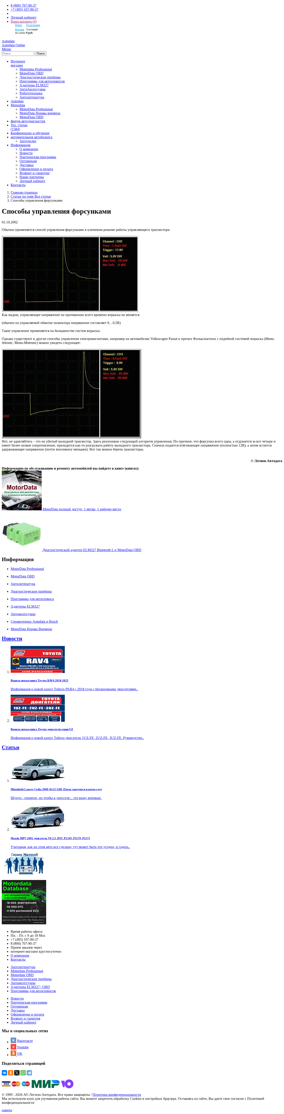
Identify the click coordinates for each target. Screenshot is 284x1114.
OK (19, 1053)
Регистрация (33, 25)
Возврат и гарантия (25, 1018)
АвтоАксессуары (32, 89)
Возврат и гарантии (34, 173)
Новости (26, 153)
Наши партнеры (32, 177)
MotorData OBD (31, 73)
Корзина (19, 29)
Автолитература (32, 97)
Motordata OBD (22, 975)
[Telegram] (29, 1072)
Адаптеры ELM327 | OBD (30, 987)
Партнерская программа (38, 157)
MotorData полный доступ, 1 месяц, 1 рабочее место (82, 509)
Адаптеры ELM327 (34, 85)
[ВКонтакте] (4, 1072)
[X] (17, 1072)
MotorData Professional (36, 109)
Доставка (27, 165)
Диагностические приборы (40, 77)
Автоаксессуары (23, 983)
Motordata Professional (36, 69)
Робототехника (31, 93)
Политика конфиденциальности (117, 1094)
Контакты (18, 959)
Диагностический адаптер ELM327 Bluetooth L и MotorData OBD (92, 550)
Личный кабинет (23, 17)
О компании (29, 149)
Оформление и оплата (36, 169)
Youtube (23, 1047)
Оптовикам (28, 161)
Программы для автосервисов (42, 81)
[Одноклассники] (10, 1072)
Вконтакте (25, 1041)
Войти (18, 25)
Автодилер (28, 141)
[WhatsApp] (23, 1072)
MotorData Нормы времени (40, 113)
